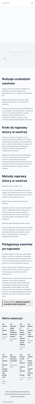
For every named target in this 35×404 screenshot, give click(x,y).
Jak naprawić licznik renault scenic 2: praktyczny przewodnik (30, 365)
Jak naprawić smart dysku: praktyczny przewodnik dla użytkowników (22, 334)
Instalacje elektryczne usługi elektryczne (17, 394)
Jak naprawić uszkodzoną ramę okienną (30, 330)
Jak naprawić (27, 58)
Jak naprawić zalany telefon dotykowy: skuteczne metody (13, 330)
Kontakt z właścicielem (17, 396)
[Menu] (32, 3)
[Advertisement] (17, 24)
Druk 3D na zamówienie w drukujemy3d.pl (17, 391)
